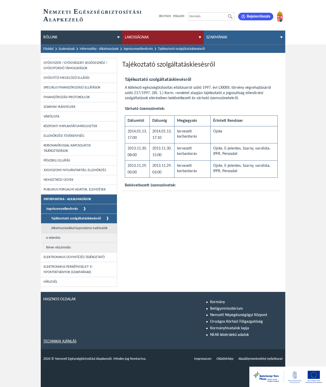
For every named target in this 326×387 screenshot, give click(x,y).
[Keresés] (230, 16)
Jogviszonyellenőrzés (138, 49)
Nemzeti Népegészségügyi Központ (238, 315)
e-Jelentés (53, 238)
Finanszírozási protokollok (67, 97)
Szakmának (67, 49)
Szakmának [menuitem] (216, 37)
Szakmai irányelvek (59, 107)
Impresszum (202, 359)
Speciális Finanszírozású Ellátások (72, 88)
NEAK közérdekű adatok (229, 335)
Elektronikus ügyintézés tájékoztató (74, 257)
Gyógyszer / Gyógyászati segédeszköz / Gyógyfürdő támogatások (75, 65)
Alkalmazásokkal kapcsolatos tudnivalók (79, 228)
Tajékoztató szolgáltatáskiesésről (76, 218)
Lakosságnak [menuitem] (137, 37)
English (178, 16)
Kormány (217, 302)
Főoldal (48, 49)
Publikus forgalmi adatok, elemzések (75, 189)
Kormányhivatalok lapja (229, 328)
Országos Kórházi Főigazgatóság (236, 322)
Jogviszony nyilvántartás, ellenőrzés (75, 170)
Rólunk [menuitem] (50, 37)
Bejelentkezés (258, 16)
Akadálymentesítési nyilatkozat (260, 359)
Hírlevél (51, 282)
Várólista (51, 116)
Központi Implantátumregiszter (70, 126)
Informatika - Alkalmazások (99, 49)
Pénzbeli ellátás (57, 160)
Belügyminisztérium (226, 309)
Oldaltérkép (224, 359)
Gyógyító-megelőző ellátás (66, 78)
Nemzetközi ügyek (58, 180)
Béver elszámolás (58, 247)
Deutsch (165, 16)
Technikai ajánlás (59, 341)
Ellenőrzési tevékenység (64, 136)
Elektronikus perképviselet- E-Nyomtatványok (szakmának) (68, 269)
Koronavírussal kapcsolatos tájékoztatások (67, 148)
